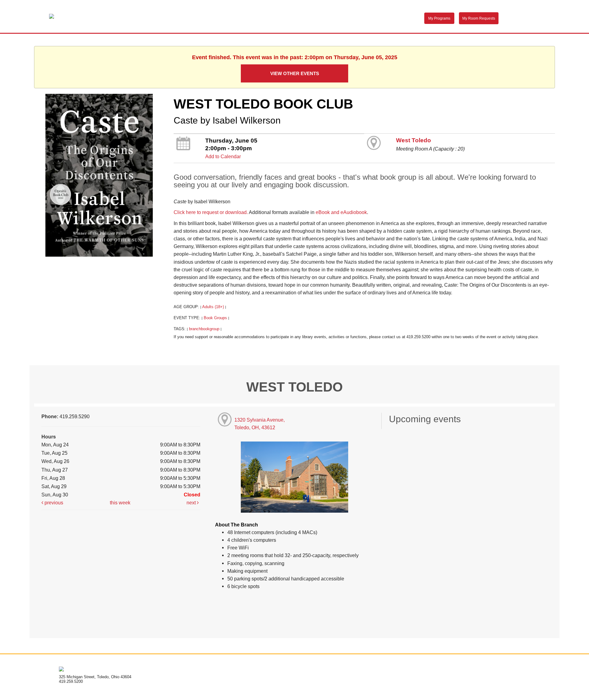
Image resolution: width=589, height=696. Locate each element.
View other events (294, 73)
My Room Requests (478, 18)
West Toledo (413, 140)
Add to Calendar (223, 156)
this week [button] (120, 502)
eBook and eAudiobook (341, 212)
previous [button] (53, 502)
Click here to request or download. (211, 212)
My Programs (439, 18)
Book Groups (215, 317)
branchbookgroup (204, 329)
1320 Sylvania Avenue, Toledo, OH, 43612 (259, 423)
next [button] (192, 502)
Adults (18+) (213, 306)
